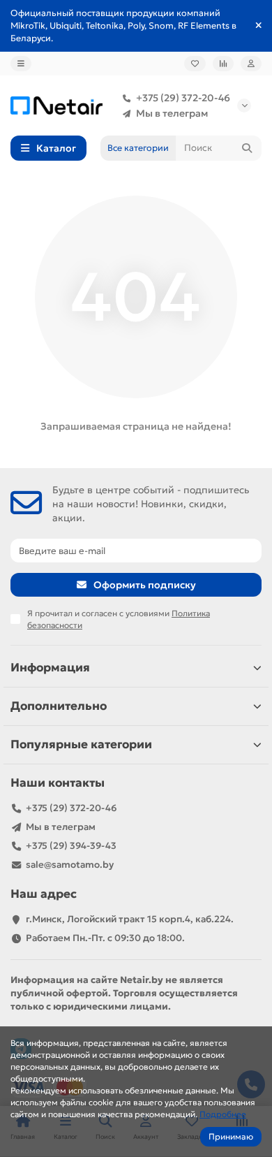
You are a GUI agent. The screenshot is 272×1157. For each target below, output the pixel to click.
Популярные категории (81, 744)
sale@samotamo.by (70, 865)
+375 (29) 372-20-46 (183, 98)
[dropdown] (20, 63)
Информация (50, 667)
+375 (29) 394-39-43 (71, 846)
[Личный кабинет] (251, 63)
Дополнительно (58, 706)
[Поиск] (247, 148)
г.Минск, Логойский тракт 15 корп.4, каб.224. (130, 919)
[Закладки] (195, 63)
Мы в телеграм (172, 113)
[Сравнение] (223, 63)
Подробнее (222, 1114)
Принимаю (231, 1136)
